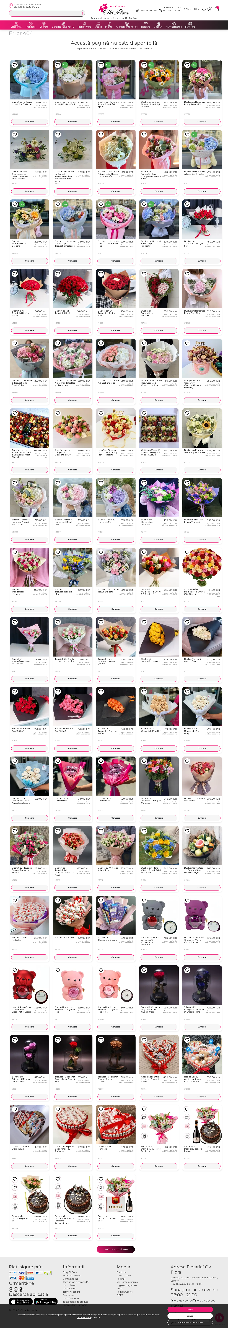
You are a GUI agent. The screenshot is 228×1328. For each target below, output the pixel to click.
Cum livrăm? (70, 1288)
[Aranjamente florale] (127, 24)
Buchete (44, 27)
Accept (190, 1309)
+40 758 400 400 (149, 10)
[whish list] (205, 10)
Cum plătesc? (70, 1285)
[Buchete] (44, 24)
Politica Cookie (84, 1317)
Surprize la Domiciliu (63, 27)
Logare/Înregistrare (127, 1285)
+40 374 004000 (172, 10)
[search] (81, 13)
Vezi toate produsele (116, 1249)
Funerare (190, 27)
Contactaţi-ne (70, 1278)
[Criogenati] (16, 24)
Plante (108, 27)
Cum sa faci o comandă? (76, 1282)
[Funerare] (190, 24)
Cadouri (158, 27)
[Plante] (109, 24)
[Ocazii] (98, 24)
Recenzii (121, 1278)
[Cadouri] (158, 24)
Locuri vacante (71, 1298)
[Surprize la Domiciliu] (63, 24)
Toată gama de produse (75, 1301)
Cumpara (29, 121)
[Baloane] (146, 24)
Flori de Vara (84, 27)
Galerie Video (124, 1275)
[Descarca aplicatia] (21, 1301)
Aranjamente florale (127, 27)
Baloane (145, 27)
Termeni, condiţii (71, 1291)
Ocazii (98, 27)
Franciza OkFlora (72, 1275)
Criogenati (16, 27)
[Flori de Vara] (85, 24)
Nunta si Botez (174, 27)
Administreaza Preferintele (190, 1322)
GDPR (120, 1295)
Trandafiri (31, 27)
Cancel (190, 1316)
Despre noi (68, 1295)
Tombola (121, 1272)
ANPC (120, 1288)
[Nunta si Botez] (174, 24)
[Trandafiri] (31, 24)
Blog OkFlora (70, 1272)
